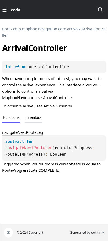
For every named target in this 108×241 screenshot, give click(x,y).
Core (6, 28)
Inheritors (33, 117)
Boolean (58, 154)
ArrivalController (49, 67)
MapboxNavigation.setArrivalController (37, 97)
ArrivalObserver (58, 106)
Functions (11, 117)
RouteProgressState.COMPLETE (30, 170)
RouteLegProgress (24, 154)
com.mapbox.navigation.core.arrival (46, 28)
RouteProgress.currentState (56, 163)
